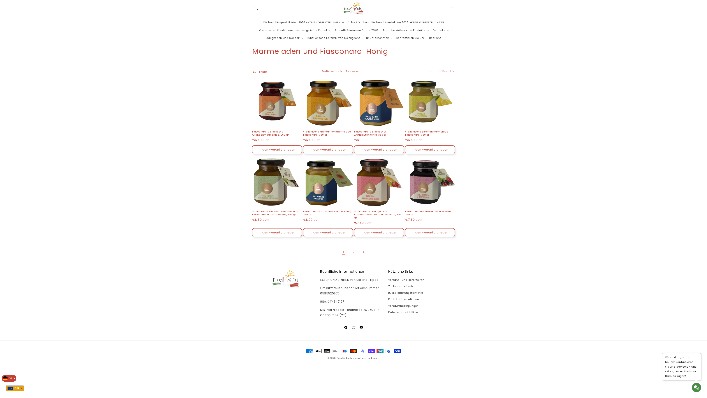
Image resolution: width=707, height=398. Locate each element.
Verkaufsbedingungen (403, 306)
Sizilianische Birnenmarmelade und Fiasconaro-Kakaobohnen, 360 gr (275, 213)
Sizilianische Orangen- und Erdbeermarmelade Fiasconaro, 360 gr (378, 214)
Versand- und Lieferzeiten (406, 280)
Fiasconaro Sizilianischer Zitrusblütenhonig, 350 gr (370, 133)
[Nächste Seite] (363, 252)
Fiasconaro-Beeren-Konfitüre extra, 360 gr (428, 213)
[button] (256, 8)
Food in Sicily (344, 358)
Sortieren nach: (332, 71)
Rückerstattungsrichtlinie (405, 293)
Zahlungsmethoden (402, 286)
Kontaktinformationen (403, 299)
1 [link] (343, 252)
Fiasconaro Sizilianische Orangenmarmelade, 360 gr (270, 133)
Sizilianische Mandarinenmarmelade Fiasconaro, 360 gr (327, 133)
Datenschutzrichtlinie (403, 312)
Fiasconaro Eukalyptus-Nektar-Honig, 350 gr (327, 213)
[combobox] (15, 388)
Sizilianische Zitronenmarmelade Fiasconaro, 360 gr (426, 133)
